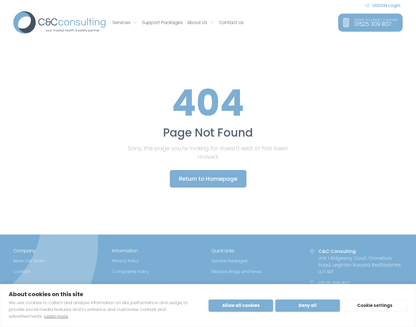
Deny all (308, 305)
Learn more (56, 316)
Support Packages (162, 22)
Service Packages (229, 261)
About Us (197, 22)
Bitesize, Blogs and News (236, 271)
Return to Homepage (208, 179)
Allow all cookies (241, 305)
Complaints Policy (130, 271)
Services (121, 22)
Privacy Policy (125, 261)
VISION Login (385, 5)
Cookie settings (375, 305)
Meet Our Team (29, 261)
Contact (21, 271)
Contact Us (231, 22)
